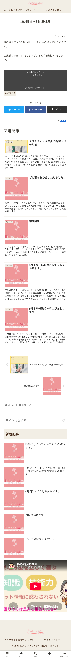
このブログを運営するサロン (19, 640)
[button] (64, 416)
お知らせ (11, 93)
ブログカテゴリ (52, 640)
